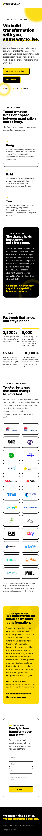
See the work (12, 80)
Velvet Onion (12, 3)
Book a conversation (16, 71)
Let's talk (21, 789)
